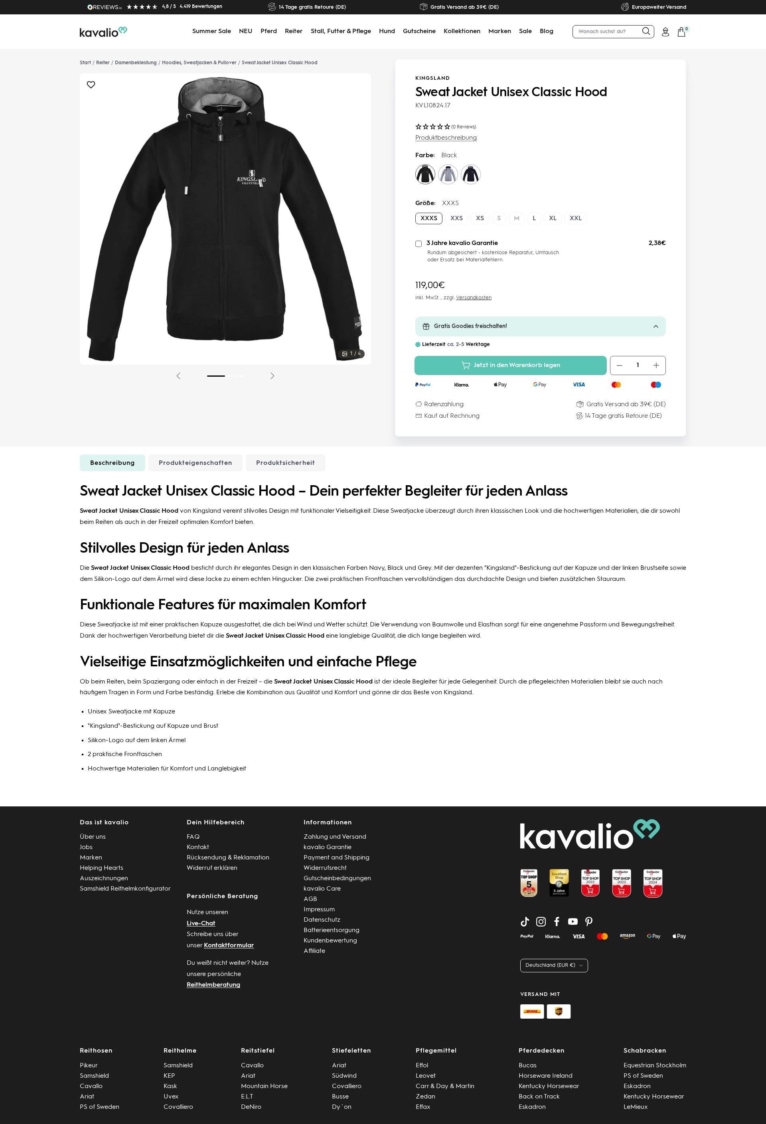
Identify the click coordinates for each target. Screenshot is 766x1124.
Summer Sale (211, 31)
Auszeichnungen (104, 878)
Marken (499, 31)
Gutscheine (419, 31)
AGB (310, 899)
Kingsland (432, 78)
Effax (423, 1107)
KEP (169, 1076)
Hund (387, 31)
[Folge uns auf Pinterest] (589, 921)
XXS (456, 218)
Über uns (93, 837)
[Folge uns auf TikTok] (525, 921)
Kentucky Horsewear (549, 1086)
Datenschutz (322, 920)
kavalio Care (322, 889)
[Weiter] (272, 376)
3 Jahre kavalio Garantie (462, 243)
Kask (170, 1086)
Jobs (86, 847)
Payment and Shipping (336, 858)
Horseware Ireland (546, 1076)
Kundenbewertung (330, 941)
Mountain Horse (264, 1086)
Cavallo (91, 1086)
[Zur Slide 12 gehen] (241, 376)
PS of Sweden (99, 1107)
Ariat (87, 1097)
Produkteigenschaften (195, 463)
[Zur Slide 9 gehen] (216, 376)
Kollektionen (462, 31)
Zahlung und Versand (335, 837)
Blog (546, 31)
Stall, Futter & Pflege (341, 31)
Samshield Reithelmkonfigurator (125, 889)
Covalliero (178, 1107)
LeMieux (636, 1107)
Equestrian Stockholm (655, 1066)
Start (85, 63)
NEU (246, 31)
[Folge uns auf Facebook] (557, 921)
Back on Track (539, 1097)
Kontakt (198, 847)
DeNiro (251, 1107)
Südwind (344, 1076)
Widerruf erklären (212, 868)
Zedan (425, 1097)
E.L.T (247, 1097)
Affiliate (314, 951)
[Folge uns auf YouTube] (573, 921)
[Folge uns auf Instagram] (541, 921)
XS (480, 218)
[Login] (665, 32)
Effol (422, 1066)
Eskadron (532, 1107)
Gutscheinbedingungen (337, 878)
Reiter (294, 31)
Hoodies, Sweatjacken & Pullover (199, 63)
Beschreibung (112, 463)
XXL (576, 218)
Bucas (528, 1066)
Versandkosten (474, 297)
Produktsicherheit (285, 463)
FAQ (193, 837)
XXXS (429, 218)
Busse (340, 1097)
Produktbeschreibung (446, 138)
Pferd (269, 31)
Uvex (171, 1097)
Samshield (94, 1076)
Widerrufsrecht (325, 868)
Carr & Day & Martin (445, 1086)
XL (553, 218)
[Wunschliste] (91, 87)
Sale (525, 31)
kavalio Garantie (327, 847)
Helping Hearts (101, 868)
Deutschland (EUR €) (550, 965)
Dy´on (341, 1107)
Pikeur (89, 1066)
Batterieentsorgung (331, 930)
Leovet (426, 1076)
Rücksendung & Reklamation (228, 858)
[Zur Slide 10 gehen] (229, 376)
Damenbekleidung (136, 63)
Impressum (319, 910)
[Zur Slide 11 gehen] (235, 376)
